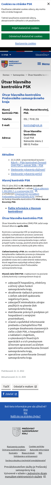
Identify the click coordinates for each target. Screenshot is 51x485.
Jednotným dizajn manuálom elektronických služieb (26, 475)
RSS (40, 453)
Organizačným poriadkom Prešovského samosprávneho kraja (20, 195)
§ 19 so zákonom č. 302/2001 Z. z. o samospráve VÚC (25, 189)
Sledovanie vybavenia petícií (26, 173)
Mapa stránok (28, 453)
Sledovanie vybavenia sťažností (28, 169)
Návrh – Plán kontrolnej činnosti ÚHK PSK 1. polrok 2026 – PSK (28, 164)
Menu (46, 64)
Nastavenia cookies (25, 43)
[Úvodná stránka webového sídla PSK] (11, 64)
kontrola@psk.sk (33, 125)
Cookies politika (36, 446)
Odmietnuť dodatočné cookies (25, 36)
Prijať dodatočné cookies (25, 28)
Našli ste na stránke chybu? (25, 416)
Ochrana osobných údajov (14, 449)
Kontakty (13, 453)
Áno (25, 409)
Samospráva (18, 74)
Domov (6, 74)
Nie (25, 413)
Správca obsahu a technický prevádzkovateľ (25, 460)
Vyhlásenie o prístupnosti (25, 456)
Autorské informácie (39, 449)
